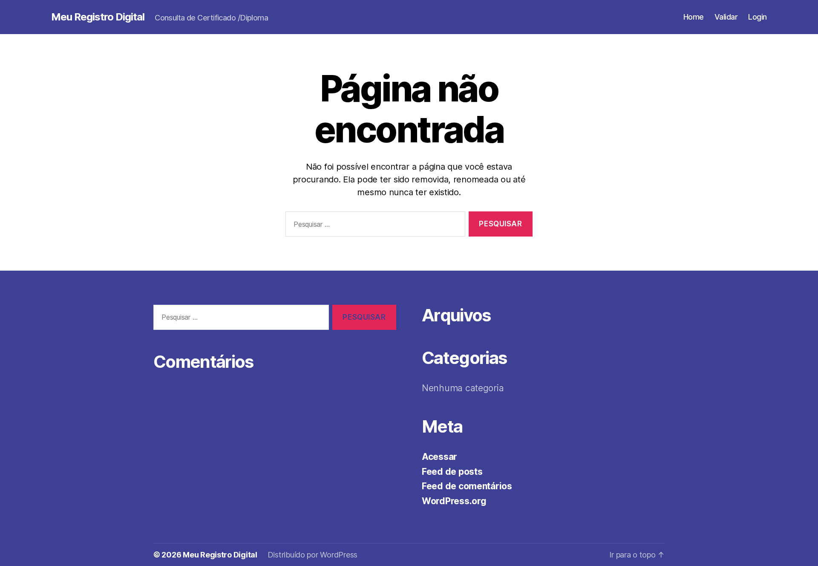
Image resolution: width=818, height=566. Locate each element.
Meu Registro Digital (97, 17)
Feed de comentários (467, 486)
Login (757, 16)
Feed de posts (452, 471)
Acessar (439, 456)
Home (693, 16)
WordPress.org (454, 501)
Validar (726, 16)
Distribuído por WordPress (312, 554)
